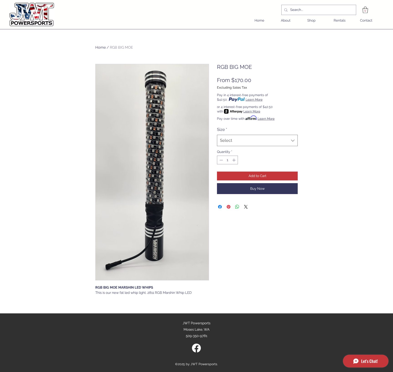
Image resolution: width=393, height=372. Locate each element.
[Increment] (234, 160)
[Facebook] (196, 348)
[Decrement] (221, 160)
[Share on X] (246, 207)
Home (100, 47)
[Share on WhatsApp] (237, 207)
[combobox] (257, 140)
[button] (365, 10)
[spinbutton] (227, 160)
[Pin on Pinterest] (228, 207)
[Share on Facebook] (220, 207)
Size (222, 129)
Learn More (254, 99)
